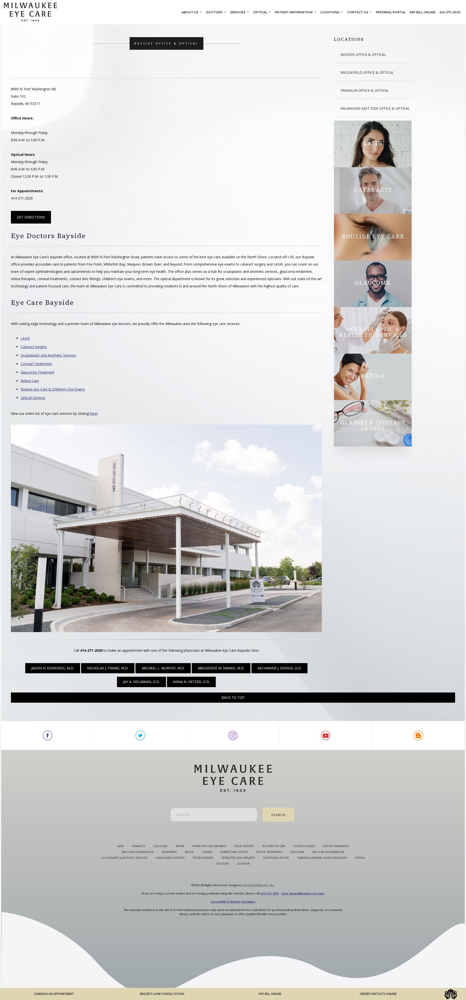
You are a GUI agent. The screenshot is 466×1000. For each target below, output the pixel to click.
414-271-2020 (450, 12)
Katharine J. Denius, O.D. (279, 668)
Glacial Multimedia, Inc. (258, 885)
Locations (329, 12)
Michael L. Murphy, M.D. (163, 668)
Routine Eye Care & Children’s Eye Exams (53, 389)
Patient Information (294, 12)
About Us (190, 12)
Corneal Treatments (36, 363)
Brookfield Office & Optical (367, 72)
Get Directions (31, 217)
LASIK (25, 338)
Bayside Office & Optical (363, 54)
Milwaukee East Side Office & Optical (375, 108)
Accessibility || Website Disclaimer (233, 902)
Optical (260, 12)
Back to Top (233, 697)
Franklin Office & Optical (365, 90)
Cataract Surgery (34, 346)
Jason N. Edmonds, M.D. (52, 668)
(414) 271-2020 (269, 893)
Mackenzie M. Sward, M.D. (221, 668)
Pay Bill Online (423, 12)
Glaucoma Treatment (37, 372)
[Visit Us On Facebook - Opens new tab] (47, 735)
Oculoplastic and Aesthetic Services (48, 355)
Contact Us (357, 12)
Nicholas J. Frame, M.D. (107, 668)
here (93, 413)
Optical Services (33, 397)
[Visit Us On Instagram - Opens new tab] (233, 735)
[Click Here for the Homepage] (92, 12)
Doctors (214, 12)
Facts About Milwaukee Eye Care (303, 893)
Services (237, 12)
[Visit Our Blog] (418, 735)
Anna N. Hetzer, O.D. (191, 681)
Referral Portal (391, 12)
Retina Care (30, 380)
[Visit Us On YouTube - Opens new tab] (325, 735)
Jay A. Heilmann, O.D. (141, 681)
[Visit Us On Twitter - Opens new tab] (140, 735)
